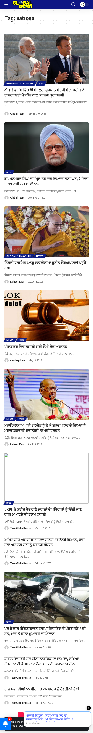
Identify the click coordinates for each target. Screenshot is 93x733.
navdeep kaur (17, 360)
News (39, 256)
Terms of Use (16, 725)
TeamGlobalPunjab (20, 528)
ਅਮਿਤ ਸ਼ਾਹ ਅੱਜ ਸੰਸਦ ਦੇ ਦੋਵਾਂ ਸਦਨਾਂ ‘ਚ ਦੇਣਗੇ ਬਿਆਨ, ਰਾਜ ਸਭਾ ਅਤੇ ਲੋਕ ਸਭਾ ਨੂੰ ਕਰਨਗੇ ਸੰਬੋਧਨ (44, 542)
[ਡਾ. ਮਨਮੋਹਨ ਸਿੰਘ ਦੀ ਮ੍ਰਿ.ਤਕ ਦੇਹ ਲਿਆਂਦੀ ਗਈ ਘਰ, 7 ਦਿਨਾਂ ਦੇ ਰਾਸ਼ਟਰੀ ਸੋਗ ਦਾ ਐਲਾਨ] (46, 147)
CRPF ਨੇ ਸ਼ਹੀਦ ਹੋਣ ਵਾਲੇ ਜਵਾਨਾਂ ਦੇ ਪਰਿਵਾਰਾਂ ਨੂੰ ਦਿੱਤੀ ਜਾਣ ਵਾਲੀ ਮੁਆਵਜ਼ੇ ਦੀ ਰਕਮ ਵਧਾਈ (43, 512)
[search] (73, 4)
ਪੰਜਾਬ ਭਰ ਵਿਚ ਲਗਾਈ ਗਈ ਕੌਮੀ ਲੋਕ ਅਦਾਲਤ (35, 346)
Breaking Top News (20, 83)
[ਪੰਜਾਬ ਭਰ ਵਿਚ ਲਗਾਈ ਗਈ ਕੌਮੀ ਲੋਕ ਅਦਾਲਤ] (46, 315)
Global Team (17, 113)
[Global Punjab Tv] (22, 4)
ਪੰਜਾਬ (21, 340)
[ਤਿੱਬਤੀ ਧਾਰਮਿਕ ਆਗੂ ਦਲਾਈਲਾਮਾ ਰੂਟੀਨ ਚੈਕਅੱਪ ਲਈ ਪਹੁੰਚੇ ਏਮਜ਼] (46, 231)
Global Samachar (18, 256)
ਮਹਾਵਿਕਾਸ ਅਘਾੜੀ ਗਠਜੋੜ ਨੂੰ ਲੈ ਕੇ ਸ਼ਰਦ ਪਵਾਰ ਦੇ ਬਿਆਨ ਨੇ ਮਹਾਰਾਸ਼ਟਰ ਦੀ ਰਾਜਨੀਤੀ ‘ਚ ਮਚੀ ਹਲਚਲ (45, 428)
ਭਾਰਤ (41, 83)
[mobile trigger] (8, 4)
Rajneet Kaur (17, 281)
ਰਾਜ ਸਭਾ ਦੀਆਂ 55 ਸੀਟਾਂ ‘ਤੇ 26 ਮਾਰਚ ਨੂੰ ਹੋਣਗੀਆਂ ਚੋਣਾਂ (41, 688)
